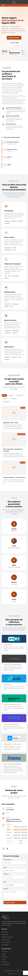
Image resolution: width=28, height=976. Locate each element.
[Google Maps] (7, 848)
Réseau (11, 395)
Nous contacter (15, 37)
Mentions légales (6, 964)
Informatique (6, 401)
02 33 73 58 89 (15, 42)
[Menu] (3, 5)
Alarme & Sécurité (6, 942)
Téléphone (6, 874)
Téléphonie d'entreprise (7, 937)
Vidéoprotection (5, 939)
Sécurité (5, 398)
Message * (6, 888)
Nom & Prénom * (7, 859)
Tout (4, 395)
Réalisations (4, 956)
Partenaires (4, 962)
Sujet (4, 882)
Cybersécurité (5, 944)
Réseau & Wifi (5, 934)
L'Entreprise (4, 951)
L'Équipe (4, 954)
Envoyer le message (9, 902)
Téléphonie (14, 398)
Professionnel (20, 395)
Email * (5, 867)
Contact (4, 959)
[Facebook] (3, 848)
